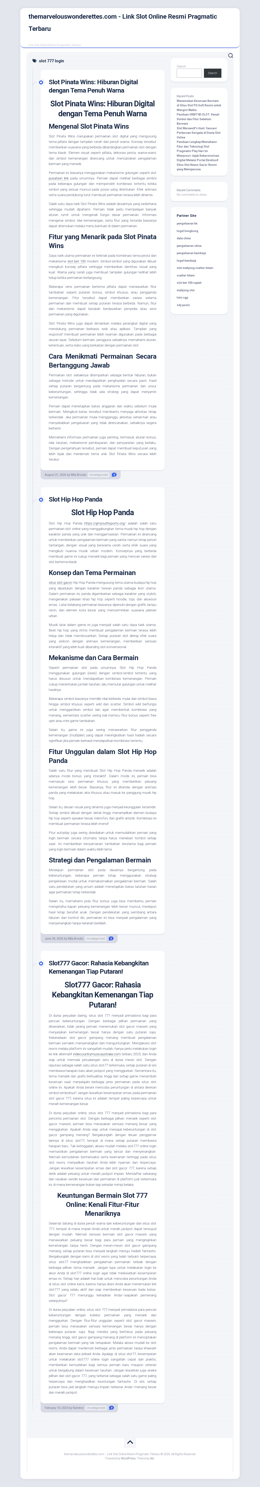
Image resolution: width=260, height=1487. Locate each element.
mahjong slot (186, 290)
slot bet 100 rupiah (189, 282)
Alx (152, 1458)
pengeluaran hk (187, 223)
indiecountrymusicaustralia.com (97, 1054)
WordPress (128, 1458)
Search (181, 66)
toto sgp (182, 297)
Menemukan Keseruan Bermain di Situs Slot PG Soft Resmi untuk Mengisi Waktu (199, 105)
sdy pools (183, 305)
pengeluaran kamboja (191, 253)
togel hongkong (187, 231)
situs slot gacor (60, 583)
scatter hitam (186, 275)
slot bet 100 (76, 261)
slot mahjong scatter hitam (195, 268)
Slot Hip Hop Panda (75, 499)
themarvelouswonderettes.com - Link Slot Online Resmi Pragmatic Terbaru (122, 22)
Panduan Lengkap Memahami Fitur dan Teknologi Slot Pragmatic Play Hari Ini (197, 146)
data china (184, 238)
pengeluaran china (189, 245)
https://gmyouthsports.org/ (105, 523)
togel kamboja (186, 260)
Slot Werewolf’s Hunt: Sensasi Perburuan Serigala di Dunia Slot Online (199, 133)
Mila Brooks (79, 475)
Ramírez (78, 1408)
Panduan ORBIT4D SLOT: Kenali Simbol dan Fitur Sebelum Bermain (198, 119)
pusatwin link (59, 178)
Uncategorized (98, 474)
